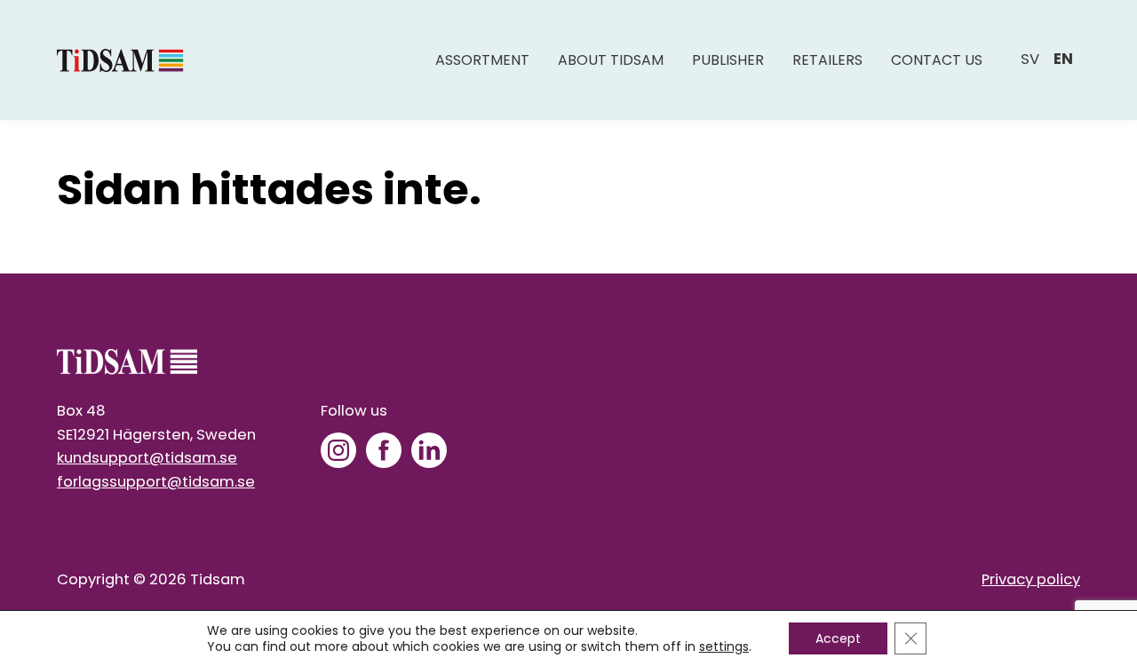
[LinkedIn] (429, 450)
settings (724, 646)
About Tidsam (611, 60)
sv (1030, 59)
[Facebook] (384, 450)
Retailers (827, 60)
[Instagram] (338, 450)
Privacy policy (1031, 579)
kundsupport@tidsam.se (147, 458)
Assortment (482, 60)
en (1063, 59)
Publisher (728, 60)
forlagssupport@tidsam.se (156, 482)
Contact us (936, 60)
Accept (838, 638)
